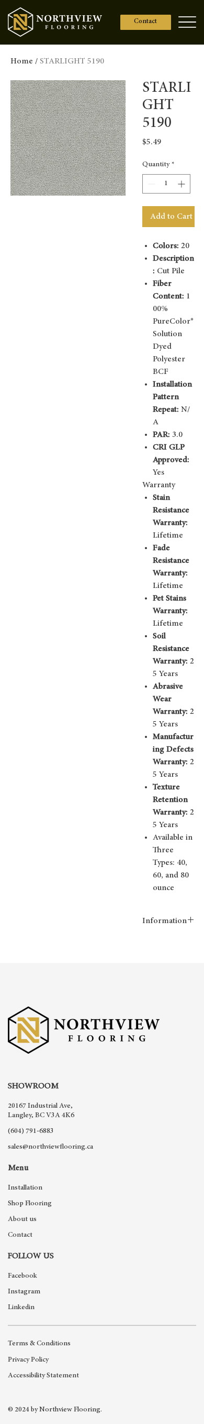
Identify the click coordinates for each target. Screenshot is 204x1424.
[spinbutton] (166, 184)
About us (22, 1219)
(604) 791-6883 (31, 1131)
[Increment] (182, 184)
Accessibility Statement (43, 1375)
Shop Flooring (30, 1203)
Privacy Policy (28, 1360)
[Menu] (187, 22)
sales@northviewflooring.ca (50, 1147)
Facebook (22, 1276)
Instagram (24, 1291)
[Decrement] (150, 184)
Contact (20, 1235)
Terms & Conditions (39, 1343)
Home (21, 61)
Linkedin (21, 1307)
